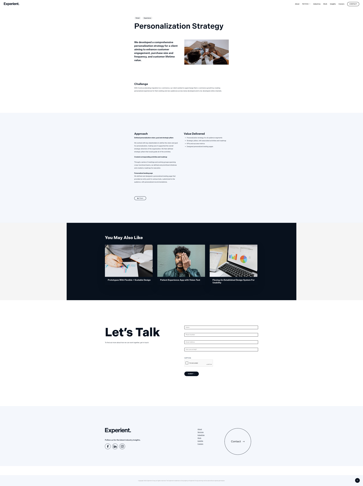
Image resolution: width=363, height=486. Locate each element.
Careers (200, 444)
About (200, 429)
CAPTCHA (187, 358)
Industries (201, 435)
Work (199, 438)
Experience (147, 18)
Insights (200, 441)
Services (201, 432)
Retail (138, 18)
